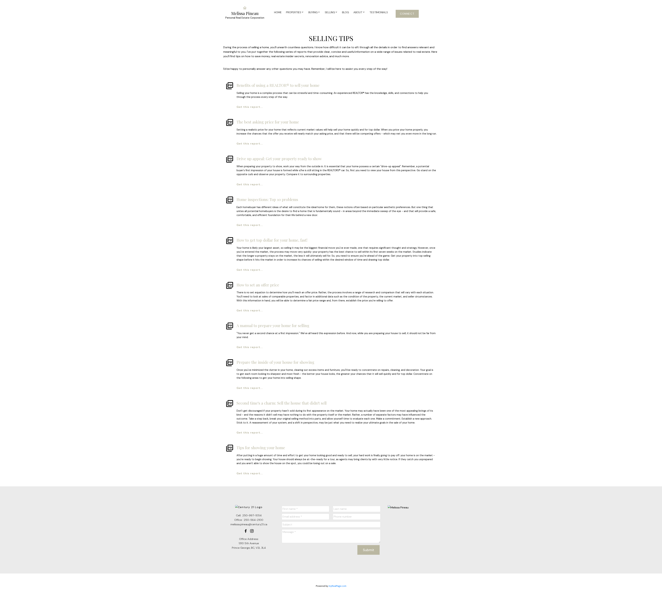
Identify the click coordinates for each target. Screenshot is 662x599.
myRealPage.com (337, 586)
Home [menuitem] (278, 12)
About (357, 12)
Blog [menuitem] (345, 12)
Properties (293, 12)
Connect (407, 14)
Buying (313, 12)
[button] (407, 14)
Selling (330, 12)
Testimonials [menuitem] (378, 12)
